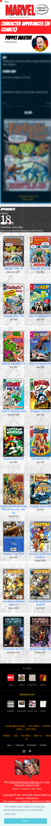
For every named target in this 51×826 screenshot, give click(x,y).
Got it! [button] (26, 821)
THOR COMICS (31, 729)
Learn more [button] (10, 814)
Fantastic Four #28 (13, 316)
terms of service (31, 745)
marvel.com (43, 745)
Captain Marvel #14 (13, 458)
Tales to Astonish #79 (13, 363)
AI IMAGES (6, 735)
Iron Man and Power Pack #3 (13, 603)
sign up (9, 745)
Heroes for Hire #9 (13, 649)
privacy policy (20, 745)
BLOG (16, 735)
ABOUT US (38, 735)
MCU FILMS (25, 735)
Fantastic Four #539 (13, 554)
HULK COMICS (34, 726)
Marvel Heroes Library (25, 782)
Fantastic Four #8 (13, 268)
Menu (7, 1)
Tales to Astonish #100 (13, 411)
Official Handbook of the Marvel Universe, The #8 (13, 509)
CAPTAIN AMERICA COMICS (15, 726)
